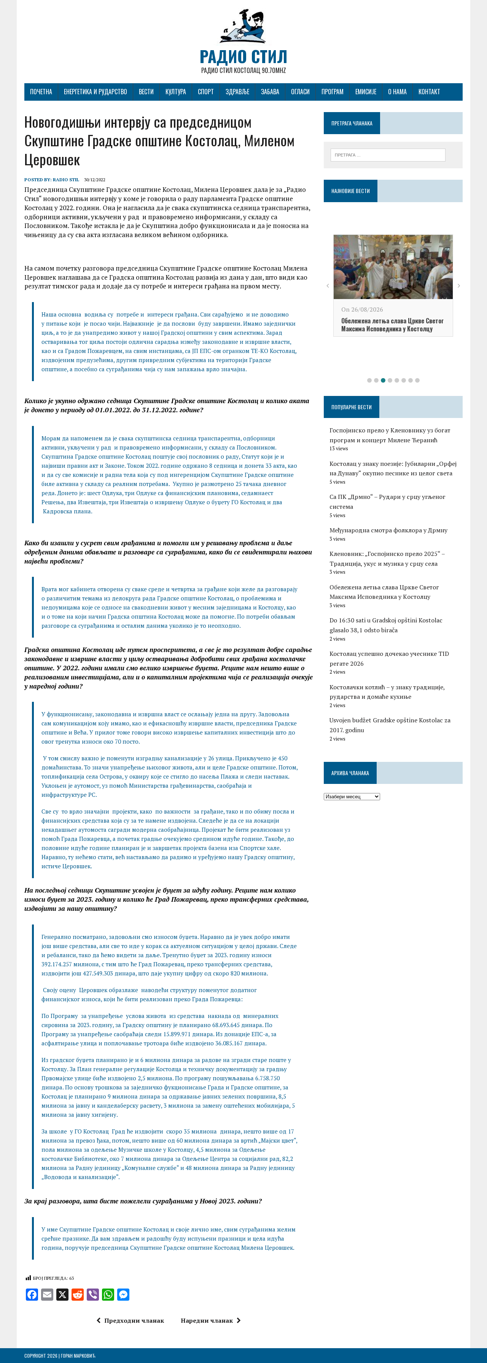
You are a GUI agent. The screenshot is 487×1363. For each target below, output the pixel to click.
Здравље (237, 91)
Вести (146, 91)
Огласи (300, 91)
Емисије (365, 91)
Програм (332, 91)
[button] (369, 380)
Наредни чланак (207, 1320)
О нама (397, 91)
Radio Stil (66, 179)
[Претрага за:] (388, 154)
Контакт (429, 91)
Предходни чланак (134, 1320)
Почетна (41, 91)
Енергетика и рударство (95, 91)
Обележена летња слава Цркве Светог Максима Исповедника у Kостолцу (392, 324)
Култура (176, 91)
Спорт (206, 91)
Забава (270, 91)
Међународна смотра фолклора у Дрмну (388, 530)
